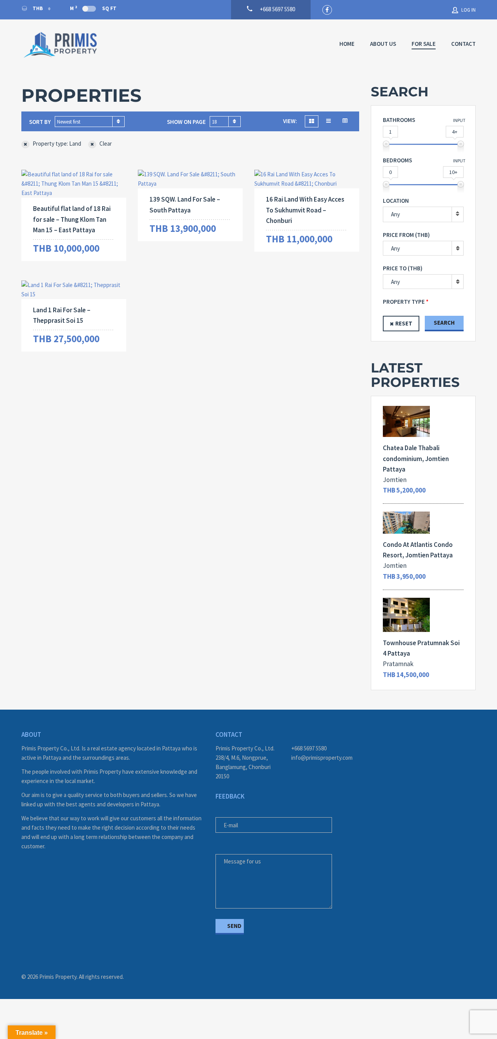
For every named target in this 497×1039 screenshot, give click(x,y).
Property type (404, 301)
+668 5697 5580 (309, 748)
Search (444, 322)
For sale (424, 43)
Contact (463, 43)
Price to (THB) (402, 268)
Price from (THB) (406, 234)
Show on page (186, 121)
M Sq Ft (93, 8)
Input (459, 120)
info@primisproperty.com (322, 757)
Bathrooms (399, 120)
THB (37, 8)
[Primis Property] (60, 45)
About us (383, 43)
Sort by (40, 121)
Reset (403, 323)
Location (396, 200)
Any (395, 214)
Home (347, 43)
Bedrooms (397, 160)
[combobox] (90, 121)
